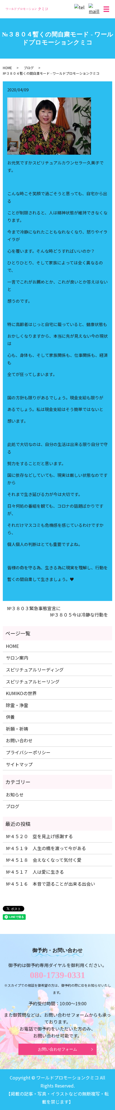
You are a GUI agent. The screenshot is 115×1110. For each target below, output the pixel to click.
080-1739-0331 (57, 975)
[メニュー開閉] (106, 9)
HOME (7, 67)
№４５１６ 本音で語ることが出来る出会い (50, 883)
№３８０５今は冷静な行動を (79, 615)
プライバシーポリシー (28, 752)
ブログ (29, 67)
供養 (10, 716)
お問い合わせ (19, 740)
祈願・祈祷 (17, 728)
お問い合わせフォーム (57, 1049)
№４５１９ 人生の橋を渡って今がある (46, 848)
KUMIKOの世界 (21, 693)
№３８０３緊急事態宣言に (34, 608)
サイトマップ (19, 764)
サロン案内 (17, 657)
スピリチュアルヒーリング (32, 681)
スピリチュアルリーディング (35, 669)
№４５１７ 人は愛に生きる (35, 871)
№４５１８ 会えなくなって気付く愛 (44, 859)
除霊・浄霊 (17, 705)
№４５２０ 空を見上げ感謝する (39, 836)
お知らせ (15, 794)
